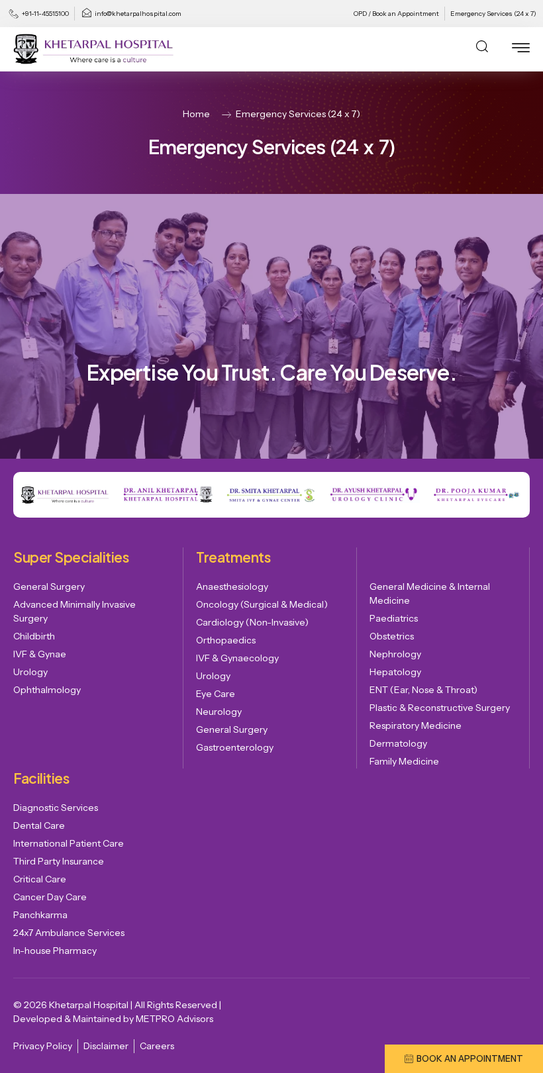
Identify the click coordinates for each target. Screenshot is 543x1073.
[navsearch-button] (482, 49)
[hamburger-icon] (521, 50)
